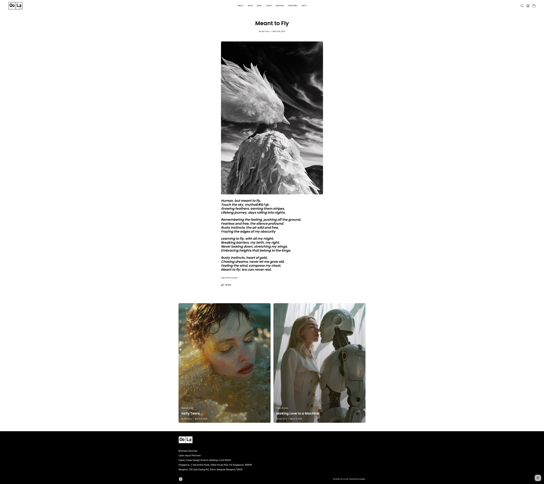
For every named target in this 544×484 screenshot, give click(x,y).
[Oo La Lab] (15, 5)
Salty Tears (190, 413)
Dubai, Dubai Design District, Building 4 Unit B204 (204, 460)
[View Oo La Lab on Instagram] (180, 479)
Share (228, 285)
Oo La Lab (344, 479)
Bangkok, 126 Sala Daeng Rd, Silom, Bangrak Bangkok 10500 (210, 469)
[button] (250, 5)
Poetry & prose (232, 278)
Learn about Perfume (189, 455)
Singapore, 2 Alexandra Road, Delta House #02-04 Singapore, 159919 (215, 464)
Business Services (187, 450)
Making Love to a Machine (297, 413)
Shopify (362, 479)
